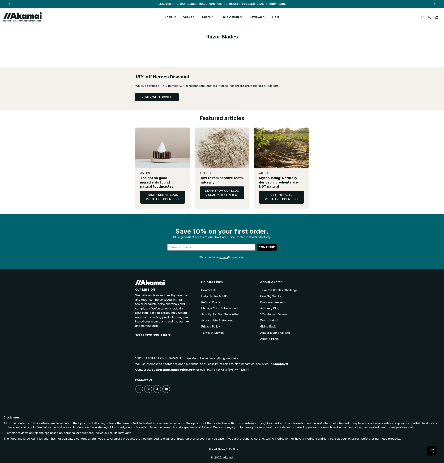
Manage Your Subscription (219, 308)
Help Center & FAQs (215, 296)
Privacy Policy (210, 326)
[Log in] (429, 17)
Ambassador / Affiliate (275, 332)
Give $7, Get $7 (270, 296)
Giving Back (268, 326)
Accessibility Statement (217, 320)
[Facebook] (139, 389)
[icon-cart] (437, 17)
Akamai (228, 457)
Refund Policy (210, 302)
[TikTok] (157, 389)
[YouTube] (166, 389)
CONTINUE (267, 247)
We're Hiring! (269, 320)
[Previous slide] (9, 4)
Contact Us (208, 290)
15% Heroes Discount (274, 314)
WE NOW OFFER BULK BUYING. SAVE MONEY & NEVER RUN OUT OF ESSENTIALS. (224, 4)
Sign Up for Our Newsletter (220, 314)
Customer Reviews (273, 302)
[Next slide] (435, 4)
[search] (423, 17)
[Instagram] (148, 389)
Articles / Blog (269, 308)
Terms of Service (212, 332)
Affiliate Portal (269, 338)
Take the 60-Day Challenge (279, 290)
